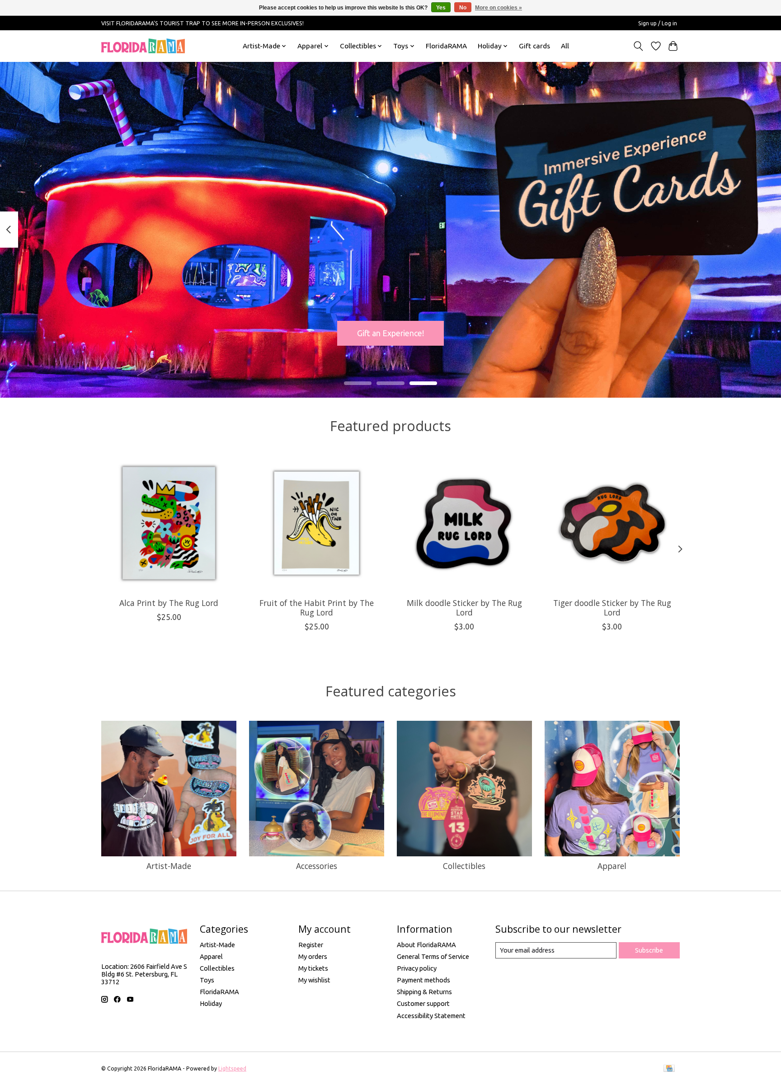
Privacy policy (417, 968)
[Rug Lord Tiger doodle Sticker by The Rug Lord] (612, 523)
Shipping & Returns (424, 992)
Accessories (316, 865)
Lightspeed (232, 1068)
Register (310, 945)
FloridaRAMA (446, 46)
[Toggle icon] (638, 46)
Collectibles (464, 865)
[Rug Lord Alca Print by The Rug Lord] (168, 523)
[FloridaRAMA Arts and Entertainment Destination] (143, 45)
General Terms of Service (433, 956)
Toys (207, 980)
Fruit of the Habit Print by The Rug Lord (316, 607)
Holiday (211, 1003)
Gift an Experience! (390, 333)
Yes (441, 8)
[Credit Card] (669, 1069)
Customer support (423, 1003)
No (462, 8)
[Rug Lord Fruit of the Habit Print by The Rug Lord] (316, 523)
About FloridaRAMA (426, 945)
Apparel (612, 865)
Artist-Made (168, 865)
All (565, 46)
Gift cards (534, 46)
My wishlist (314, 980)
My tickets (313, 968)
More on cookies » (498, 8)
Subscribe (649, 950)
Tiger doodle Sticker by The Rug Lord (612, 607)
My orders (312, 956)
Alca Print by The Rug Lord (168, 602)
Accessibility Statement (431, 1015)
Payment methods (423, 980)
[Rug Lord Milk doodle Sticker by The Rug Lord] (464, 523)
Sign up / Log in (657, 23)
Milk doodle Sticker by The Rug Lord (464, 607)
